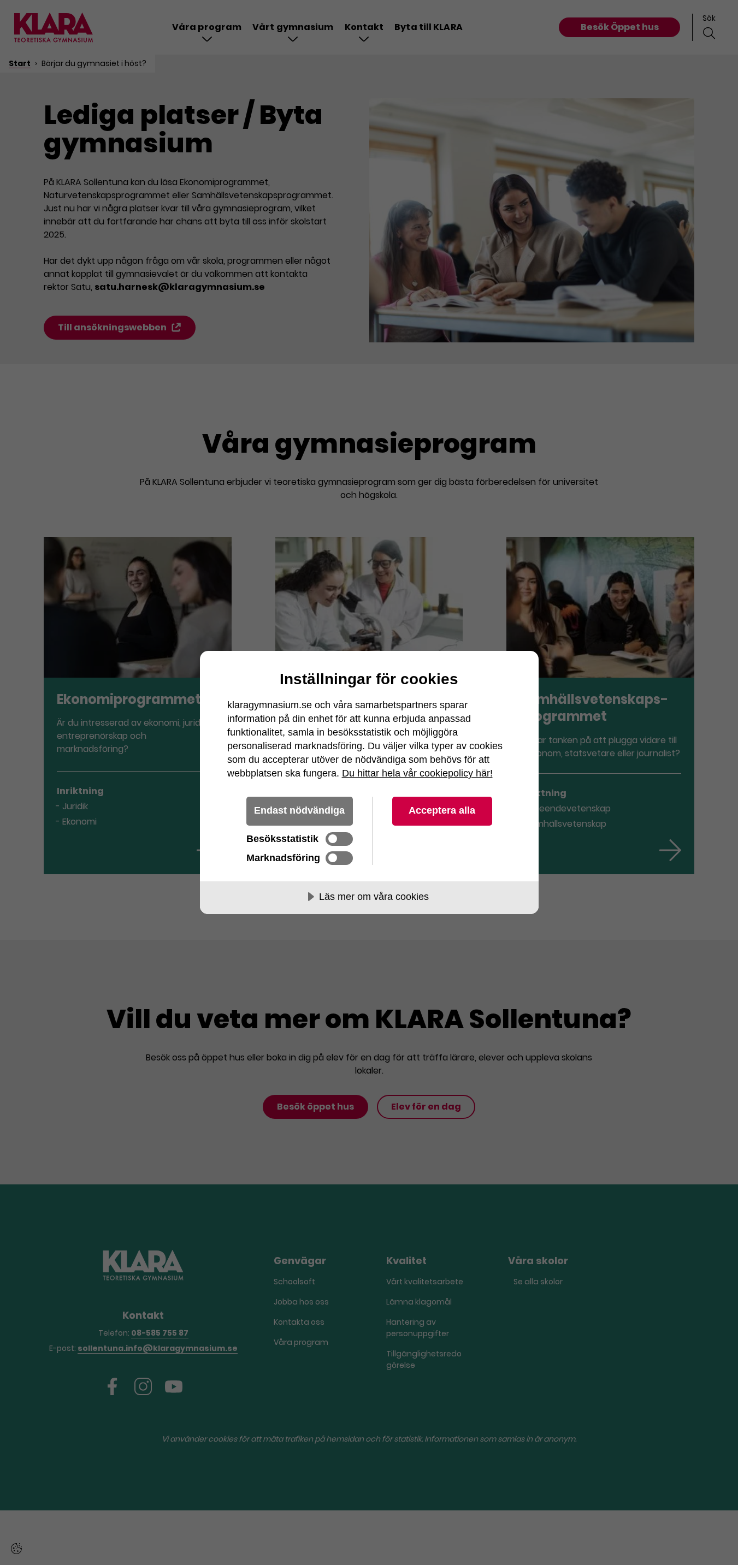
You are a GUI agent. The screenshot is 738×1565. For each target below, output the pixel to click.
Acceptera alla (442, 810)
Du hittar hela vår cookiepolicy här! (417, 773)
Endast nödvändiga (299, 810)
